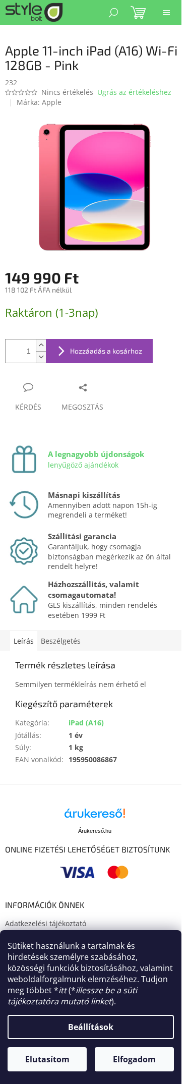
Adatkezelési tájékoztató (45, 923)
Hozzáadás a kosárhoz (106, 351)
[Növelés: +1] (41, 345)
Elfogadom (134, 1059)
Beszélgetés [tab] (61, 641)
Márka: (39, 102)
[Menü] (166, 13)
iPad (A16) (86, 722)
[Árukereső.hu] (95, 817)
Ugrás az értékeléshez (134, 92)
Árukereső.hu (94, 831)
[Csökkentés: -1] (41, 357)
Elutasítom (47, 1059)
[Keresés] (113, 13)
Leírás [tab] (24, 641)
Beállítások (90, 1027)
